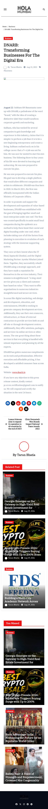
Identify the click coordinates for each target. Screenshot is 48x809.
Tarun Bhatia (16, 67)
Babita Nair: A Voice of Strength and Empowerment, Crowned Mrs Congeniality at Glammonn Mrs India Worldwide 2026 (24, 780)
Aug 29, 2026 (29, 511)
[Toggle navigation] (5, 9)
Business (8, 38)
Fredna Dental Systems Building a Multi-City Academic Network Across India (21, 599)
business (8, 70)
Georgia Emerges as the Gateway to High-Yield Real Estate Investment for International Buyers (22, 506)
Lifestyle (10, 711)
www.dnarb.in (18, 372)
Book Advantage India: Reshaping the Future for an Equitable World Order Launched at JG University (23, 739)
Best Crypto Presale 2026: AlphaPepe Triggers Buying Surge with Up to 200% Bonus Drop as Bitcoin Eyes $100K (23, 552)
